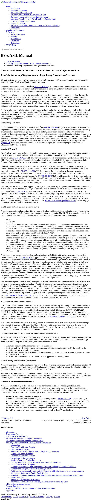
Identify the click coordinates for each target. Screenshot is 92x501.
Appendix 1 (5, 143)
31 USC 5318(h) (64, 399)
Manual (9, 6)
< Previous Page (7, 418)
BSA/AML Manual (13, 61)
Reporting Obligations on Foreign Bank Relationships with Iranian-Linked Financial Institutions (47, 475)
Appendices (15, 28)
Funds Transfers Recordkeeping (23, 464)
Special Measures (17, 477)
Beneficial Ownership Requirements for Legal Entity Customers (35, 451)
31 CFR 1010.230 (41, 87)
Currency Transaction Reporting (23, 456)
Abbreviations (16, 39)
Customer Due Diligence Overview (18, 295)
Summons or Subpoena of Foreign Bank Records (29, 473)
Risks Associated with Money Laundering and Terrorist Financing (35, 26)
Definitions (15, 41)
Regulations (15, 43)
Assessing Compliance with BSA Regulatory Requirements (33, 19)
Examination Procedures (15, 30)
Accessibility (24, 497)
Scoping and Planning (19, 10)
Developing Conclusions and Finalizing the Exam (29, 17)
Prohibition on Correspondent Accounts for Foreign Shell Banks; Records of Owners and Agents (47, 471)
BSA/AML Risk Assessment (21, 13)
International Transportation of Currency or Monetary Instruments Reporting (39, 482)
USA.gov (49, 497)
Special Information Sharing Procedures (26, 460)
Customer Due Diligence (20, 449)
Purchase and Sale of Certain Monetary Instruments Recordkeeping (36, 462)
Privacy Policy (6, 497)
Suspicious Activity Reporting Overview (60, 201)
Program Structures (18, 23)
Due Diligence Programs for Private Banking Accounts (31, 469)
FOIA (15, 497)
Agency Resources (18, 34)
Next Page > (86, 418)
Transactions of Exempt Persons (23, 458)
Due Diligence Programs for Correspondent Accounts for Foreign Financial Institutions (43, 467)
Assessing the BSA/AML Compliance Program (28, 15)
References (10, 32)
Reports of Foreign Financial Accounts (25, 480)
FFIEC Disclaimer (37, 497)
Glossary (14, 36)
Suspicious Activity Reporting (22, 454)
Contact (57, 497)
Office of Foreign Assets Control (23, 21)
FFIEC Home (11, 45)
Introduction (15, 8)
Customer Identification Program (62, 316)
